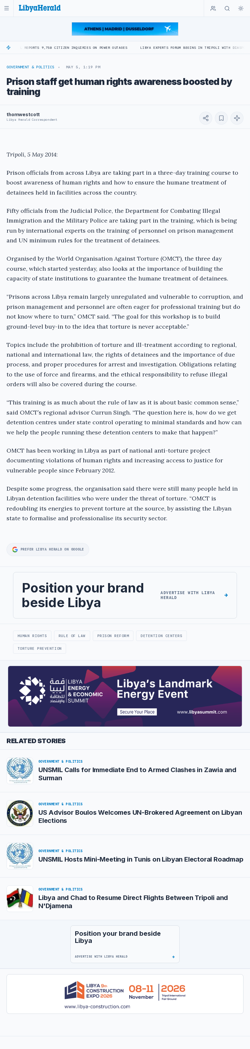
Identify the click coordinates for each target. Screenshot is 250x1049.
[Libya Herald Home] (40, 8)
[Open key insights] (236, 118)
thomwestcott (23, 114)
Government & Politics (30, 67)
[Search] (227, 8)
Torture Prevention (40, 648)
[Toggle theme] (240, 8)
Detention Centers (161, 635)
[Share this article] (205, 118)
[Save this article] (221, 118)
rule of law (72, 635)
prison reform (113, 635)
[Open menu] (6, 8)
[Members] (213, 8)
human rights (32, 635)
